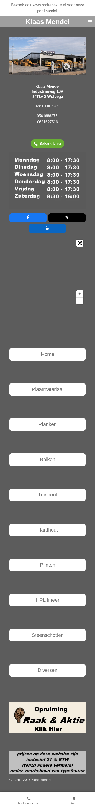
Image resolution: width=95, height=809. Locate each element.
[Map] (47, 272)
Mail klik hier (47, 106)
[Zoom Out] (79, 300)
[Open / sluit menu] (90, 21)
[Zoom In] (79, 293)
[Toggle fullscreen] (79, 243)
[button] (81, 41)
